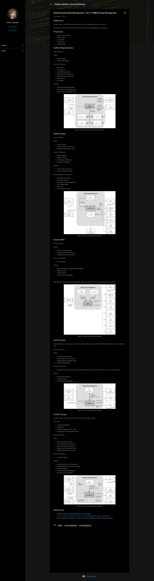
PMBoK (60, 525)
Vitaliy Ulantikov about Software (69, 4)
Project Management (71, 525)
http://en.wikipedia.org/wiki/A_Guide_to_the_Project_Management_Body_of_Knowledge (83, 516)
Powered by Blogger (91, 576)
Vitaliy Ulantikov (13, 22)
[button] (125, 13)
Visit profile (12, 30)
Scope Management (85, 525)
